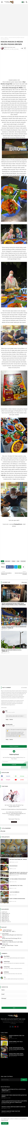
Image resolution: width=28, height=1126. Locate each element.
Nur (6, 711)
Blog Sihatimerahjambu (7, 940)
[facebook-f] (10, 1027)
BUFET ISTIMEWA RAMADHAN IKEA (17, 898)
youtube (22, 779)
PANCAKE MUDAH (13, 865)
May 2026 (4, 917)
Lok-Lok (3, 475)
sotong (6, 37)
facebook (8, 776)
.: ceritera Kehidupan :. (7, 930)
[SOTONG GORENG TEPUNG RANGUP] (4, 881)
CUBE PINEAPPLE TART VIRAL (16, 885)
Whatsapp (19, 567)
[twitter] (13, 1027)
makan (13, 561)
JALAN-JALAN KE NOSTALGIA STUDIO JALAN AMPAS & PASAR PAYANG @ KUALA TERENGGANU (14, 604)
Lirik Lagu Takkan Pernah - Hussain (10, 945)
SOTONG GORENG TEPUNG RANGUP (18, 879)
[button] (23, 2)
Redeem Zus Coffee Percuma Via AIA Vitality (12, 942)
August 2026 (5, 913)
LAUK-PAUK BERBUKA (14, 892)
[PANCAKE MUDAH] (4, 867)
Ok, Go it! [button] (5, 1123)
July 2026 (4, 914)
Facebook (10, 567)
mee (18, 561)
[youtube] (15, 1027)
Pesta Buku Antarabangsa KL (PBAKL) (12, 87)
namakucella (9, 724)
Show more (24, 582)
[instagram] (18, 1027)
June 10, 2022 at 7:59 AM (10, 725)
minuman (23, 561)
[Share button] (23, 567)
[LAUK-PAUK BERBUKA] (4, 894)
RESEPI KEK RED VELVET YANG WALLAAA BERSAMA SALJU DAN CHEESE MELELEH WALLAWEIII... (18, 874)
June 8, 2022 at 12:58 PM (10, 712)
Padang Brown (18, 524)
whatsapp (22, 776)
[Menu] (2, 2)
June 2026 (4, 916)
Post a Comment (14, 746)
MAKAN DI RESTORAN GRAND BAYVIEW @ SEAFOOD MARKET (16, 1054)
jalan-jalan (7, 561)
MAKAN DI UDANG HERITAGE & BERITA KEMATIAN (13, 1106)
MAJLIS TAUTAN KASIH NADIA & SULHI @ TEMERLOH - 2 (11, 650)
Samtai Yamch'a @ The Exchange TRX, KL (11, 938)
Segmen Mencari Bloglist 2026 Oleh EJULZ (12, 934)
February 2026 (5, 921)
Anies (3, 937)
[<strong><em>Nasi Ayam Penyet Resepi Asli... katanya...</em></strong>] (4, 861)
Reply (7, 719)
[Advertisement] (14, 20)
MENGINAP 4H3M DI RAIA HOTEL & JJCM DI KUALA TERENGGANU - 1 (14, 1090)
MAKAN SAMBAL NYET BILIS (15, 1041)
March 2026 (5, 920)
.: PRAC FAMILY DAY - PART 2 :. (9, 931)
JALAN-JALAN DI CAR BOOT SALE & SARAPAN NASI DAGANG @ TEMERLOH (14, 627)
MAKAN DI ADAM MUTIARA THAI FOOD (16, 1036)
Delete (11, 719)
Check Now (3, 1120)
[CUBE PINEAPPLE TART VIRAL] (4, 887)
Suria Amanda (5, 933)
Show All (3, 947)
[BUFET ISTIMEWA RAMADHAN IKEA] (4, 900)
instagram (8, 779)
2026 (3, 912)
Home (2, 37)
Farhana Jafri (5, 944)
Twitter (16, 567)
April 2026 (4, 919)
